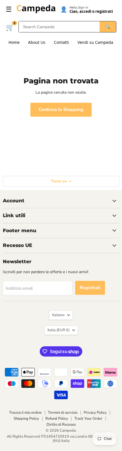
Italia (58, 330)
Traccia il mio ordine (25, 412)
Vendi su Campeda (95, 42)
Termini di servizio (62, 412)
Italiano (58, 315)
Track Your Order (88, 418)
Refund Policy (56, 418)
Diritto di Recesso (61, 424)
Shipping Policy (26, 418)
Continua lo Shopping (61, 109)
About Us (36, 42)
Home (14, 42)
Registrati (90, 288)
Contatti (61, 42)
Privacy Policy (95, 412)
